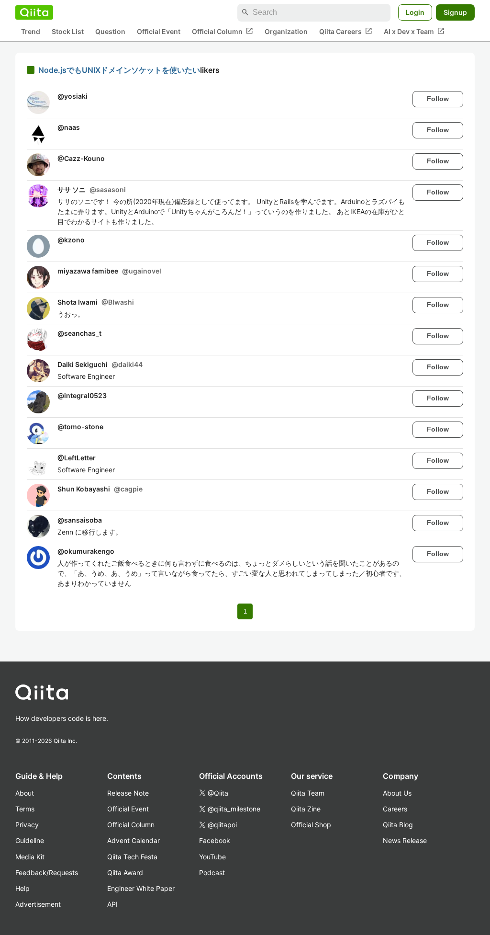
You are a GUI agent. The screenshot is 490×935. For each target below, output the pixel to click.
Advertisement (38, 904)
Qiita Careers (345, 31)
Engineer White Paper (141, 888)
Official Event (158, 31)
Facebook (214, 840)
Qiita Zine (306, 809)
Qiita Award (125, 872)
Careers (395, 809)
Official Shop (311, 825)
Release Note (128, 793)
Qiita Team (307, 793)
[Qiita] (34, 12)
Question (110, 31)
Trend (30, 31)
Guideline (29, 840)
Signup (455, 12)
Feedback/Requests (46, 872)
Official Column (222, 31)
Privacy (27, 825)
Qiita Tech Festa (132, 857)
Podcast (212, 872)
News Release (405, 840)
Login (415, 12)
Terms (24, 809)
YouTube (212, 857)
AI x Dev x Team (414, 31)
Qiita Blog (398, 825)
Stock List (68, 31)
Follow (438, 99)
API (112, 904)
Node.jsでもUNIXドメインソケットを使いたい (119, 70)
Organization (286, 31)
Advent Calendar (133, 840)
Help (22, 888)
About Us (397, 793)
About (24, 793)
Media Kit (30, 857)
